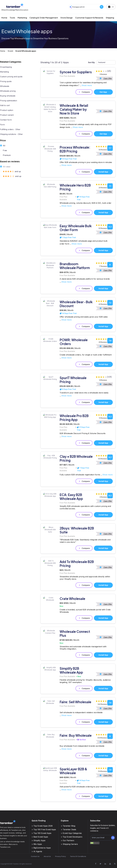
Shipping (110, 17)
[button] (111, 6)
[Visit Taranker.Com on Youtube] (110, 863)
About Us (47, 856)
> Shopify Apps (38, 840)
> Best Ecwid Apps (40, 837)
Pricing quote (6, 81)
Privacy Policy (60, 856)
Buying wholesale (7, 96)
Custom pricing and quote (11, 76)
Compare (86, 92)
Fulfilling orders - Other (10, 129)
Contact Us (35, 856)
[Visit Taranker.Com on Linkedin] (105, 863)
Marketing (22, 17)
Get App (103, 92)
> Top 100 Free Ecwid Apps (44, 829)
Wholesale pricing (8, 91)
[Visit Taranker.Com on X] (100, 863)
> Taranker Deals (68, 829)
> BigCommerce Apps (41, 848)
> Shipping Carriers (69, 844)
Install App (103, 172)
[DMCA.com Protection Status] (94, 843)
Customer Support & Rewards (89, 17)
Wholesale (4, 86)
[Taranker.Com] (15, 5)
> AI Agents (37, 851)
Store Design (66, 17)
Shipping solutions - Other (11, 134)
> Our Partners (67, 840)
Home (4, 17)
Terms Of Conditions (78, 856)
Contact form (6, 120)
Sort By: (91, 62)
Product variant (7, 115)
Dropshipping (6, 67)
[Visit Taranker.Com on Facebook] (95, 863)
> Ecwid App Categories (71, 833)
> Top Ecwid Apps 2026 (42, 826)
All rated (6, 166)
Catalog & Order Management (43, 17)
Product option (6, 110)
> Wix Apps (37, 844)
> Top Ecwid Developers (71, 837)
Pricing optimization (8, 100)
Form (2, 124)
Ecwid (10, 51)
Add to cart (5, 105)
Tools (12, 17)
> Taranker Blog (68, 826)
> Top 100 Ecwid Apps (41, 833)
